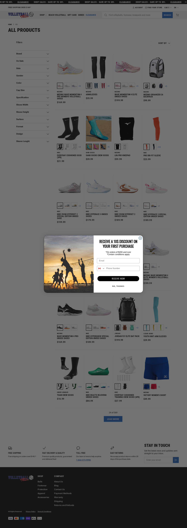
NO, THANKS (118, 286)
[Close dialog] (140, 238)
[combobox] (101, 268)
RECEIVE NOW (118, 278)
